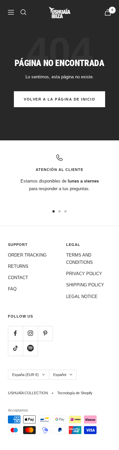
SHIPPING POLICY (85, 284)
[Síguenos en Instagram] (30, 333)
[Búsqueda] (23, 12)
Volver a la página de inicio (59, 99)
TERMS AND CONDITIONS (79, 259)
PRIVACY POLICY (84, 273)
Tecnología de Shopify (75, 393)
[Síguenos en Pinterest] (45, 333)
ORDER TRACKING (27, 255)
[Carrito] (107, 12)
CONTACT (18, 277)
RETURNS (18, 266)
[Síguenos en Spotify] (30, 348)
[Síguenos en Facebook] (15, 333)
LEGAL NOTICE (82, 296)
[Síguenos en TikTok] (15, 348)
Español (59, 375)
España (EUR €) (25, 375)
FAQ (12, 288)
